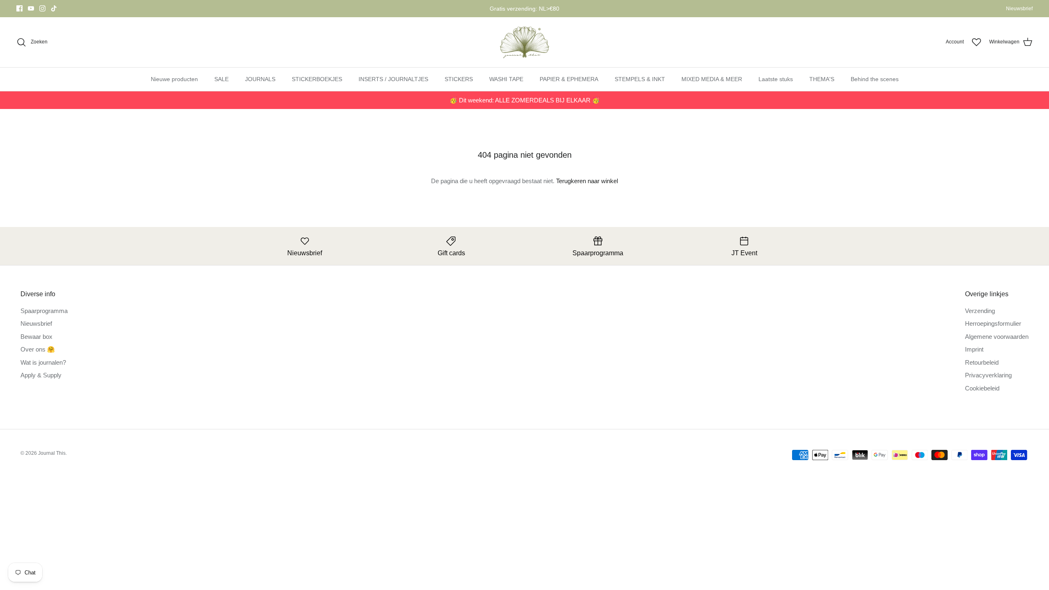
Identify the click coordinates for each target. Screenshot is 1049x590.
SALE (221, 79)
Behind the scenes (875, 79)
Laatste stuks (775, 79)
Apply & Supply (40, 375)
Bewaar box (36, 336)
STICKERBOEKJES (317, 79)
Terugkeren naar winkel (587, 180)
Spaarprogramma (44, 310)
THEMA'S (821, 79)
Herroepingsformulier (993, 323)
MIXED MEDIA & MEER (711, 79)
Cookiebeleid (982, 388)
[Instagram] (42, 8)
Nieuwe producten (174, 79)
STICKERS (459, 79)
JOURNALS (260, 79)
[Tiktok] (54, 8)
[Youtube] (31, 8)
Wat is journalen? (43, 362)
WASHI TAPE (506, 79)
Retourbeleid (982, 362)
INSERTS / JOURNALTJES (393, 79)
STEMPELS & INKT (640, 79)
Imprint (974, 349)
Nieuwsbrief (1019, 8)
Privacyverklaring (988, 375)
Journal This (52, 453)
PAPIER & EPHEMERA (569, 79)
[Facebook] (19, 8)
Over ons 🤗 (37, 349)
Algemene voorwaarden (997, 336)
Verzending (980, 310)
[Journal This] (524, 42)
